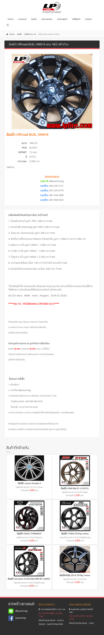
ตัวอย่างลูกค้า (62, 19)
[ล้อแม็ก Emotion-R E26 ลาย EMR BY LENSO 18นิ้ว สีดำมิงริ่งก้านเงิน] (29, 561)
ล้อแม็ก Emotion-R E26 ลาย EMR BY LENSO (29, 578)
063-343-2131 (56, 185)
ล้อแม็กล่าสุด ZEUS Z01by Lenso (75, 575)
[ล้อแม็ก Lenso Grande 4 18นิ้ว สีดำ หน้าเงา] (29, 468)
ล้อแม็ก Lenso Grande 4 (29, 483)
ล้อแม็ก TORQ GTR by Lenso (75, 533)
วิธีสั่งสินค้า (76, 19)
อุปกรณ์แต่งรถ (46, 19)
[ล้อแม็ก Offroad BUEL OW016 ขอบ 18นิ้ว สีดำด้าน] (52, 91)
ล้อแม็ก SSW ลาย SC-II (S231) (75, 488)
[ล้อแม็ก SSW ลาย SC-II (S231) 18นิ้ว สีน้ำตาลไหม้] (75, 470)
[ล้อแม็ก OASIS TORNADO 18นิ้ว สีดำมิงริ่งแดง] (29, 516)
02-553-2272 (79, 616)
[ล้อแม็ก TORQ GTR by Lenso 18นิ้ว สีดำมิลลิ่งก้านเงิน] (75, 516)
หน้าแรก (11, 19)
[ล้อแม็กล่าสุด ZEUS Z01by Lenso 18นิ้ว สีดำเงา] (75, 559)
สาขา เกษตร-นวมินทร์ (80, 604)
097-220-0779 (56, 190)
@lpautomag (57, 181)
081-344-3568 (56, 195)
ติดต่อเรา (88, 19)
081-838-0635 (56, 199)
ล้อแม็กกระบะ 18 (30, 34)
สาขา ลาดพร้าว (47, 604)
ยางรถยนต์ (22, 19)
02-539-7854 (48, 613)
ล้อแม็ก (34, 19)
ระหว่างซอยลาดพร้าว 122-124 (53, 609)
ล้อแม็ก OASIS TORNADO (29, 533)
